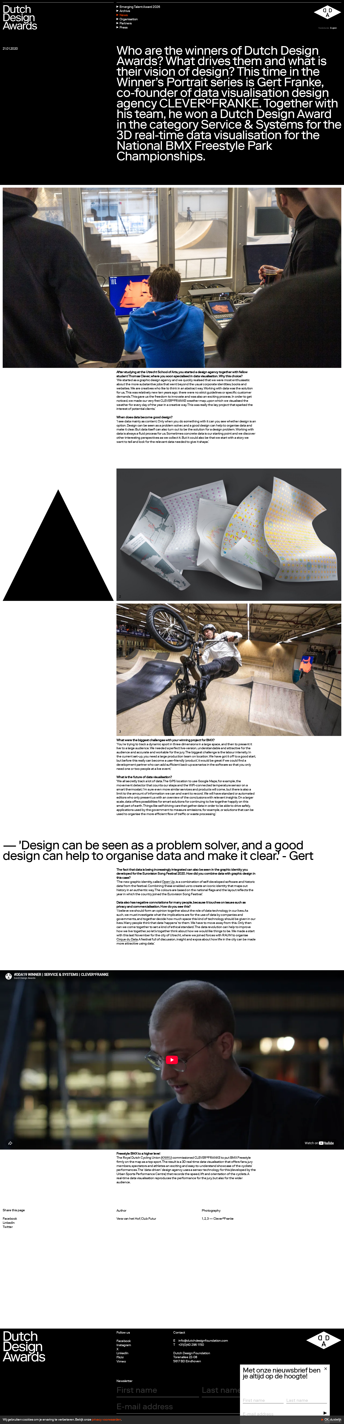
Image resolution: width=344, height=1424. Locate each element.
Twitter (8, 1227)
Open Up (168, 882)
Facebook (10, 1219)
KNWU (166, 1158)
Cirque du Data (127, 939)
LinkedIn (9, 1223)
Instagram (123, 1345)
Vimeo (121, 1361)
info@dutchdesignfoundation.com (203, 1341)
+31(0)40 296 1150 (191, 1345)
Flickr (120, 1357)
